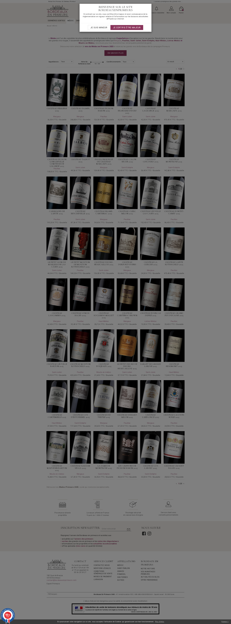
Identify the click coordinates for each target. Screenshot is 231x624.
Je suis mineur (98, 27)
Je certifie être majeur (127, 27)
